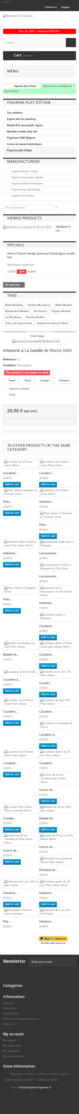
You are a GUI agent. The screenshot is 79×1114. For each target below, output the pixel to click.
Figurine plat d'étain (19, 150)
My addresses (11, 1051)
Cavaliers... (46, 473)
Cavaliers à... (48, 734)
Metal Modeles (14, 305)
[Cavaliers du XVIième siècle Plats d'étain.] (21, 702)
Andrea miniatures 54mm (52, 323)
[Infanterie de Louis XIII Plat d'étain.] (57, 912)
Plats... (7, 501)
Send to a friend (19, 388)
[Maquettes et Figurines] (39, 21)
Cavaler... (45, 683)
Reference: (9, 359)
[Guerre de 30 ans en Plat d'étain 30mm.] (57, 837)
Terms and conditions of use (21, 1018)
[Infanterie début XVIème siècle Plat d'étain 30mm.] (21, 544)
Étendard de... (48, 870)
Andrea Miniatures (39, 305)
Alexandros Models (17, 311)
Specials (15, 244)
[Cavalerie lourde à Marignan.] (57, 616)
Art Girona (40, 311)
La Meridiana (13, 317)
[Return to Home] (6, 86)
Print (12, 394)
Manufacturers (23, 161)
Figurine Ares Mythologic (26, 189)
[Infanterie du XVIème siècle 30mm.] (57, 492)
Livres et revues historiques (24, 144)
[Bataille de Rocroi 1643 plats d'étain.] (57, 809)
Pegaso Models (61, 311)
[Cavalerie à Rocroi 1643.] (21, 672)
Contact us (51, 7)
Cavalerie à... (11, 679)
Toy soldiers (14, 112)
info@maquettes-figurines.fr (35, 1087)
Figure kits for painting (21, 119)
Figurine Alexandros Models (27, 177)
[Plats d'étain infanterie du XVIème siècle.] (21, 492)
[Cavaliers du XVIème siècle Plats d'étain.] (57, 464)
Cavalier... (9, 818)
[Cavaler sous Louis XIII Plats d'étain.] (57, 673)
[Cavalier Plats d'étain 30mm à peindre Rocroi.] (21, 809)
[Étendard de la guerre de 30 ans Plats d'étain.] (57, 860)
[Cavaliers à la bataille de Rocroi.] (57, 725)
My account (13, 1033)
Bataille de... (11, 654)
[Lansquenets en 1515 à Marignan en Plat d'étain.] (57, 567)
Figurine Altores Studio (24, 171)
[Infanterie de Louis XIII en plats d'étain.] (21, 883)
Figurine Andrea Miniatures (27, 183)
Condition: (9, 365)
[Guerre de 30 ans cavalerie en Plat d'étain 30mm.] (21, 839)
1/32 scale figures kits (18, 323)
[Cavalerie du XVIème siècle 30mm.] (21, 464)
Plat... (7, 921)
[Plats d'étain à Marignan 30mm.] (21, 590)
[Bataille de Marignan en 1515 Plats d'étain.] (21, 645)
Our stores (9, 1008)
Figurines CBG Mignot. (21, 137)
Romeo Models (35, 317)
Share (27, 380)
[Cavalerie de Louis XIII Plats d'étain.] (57, 702)
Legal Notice (11, 1013)
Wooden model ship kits (22, 131)
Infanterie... (46, 501)
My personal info (13, 1056)
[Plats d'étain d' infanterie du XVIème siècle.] (57, 515)
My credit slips (12, 1045)
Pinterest (63, 380)
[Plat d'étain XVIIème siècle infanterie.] (21, 912)
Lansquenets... (49, 553)
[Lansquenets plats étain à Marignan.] (57, 544)
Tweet (11, 380)
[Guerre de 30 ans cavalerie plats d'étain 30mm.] (57, 778)
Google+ (44, 380)
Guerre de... (47, 789)
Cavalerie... (10, 473)
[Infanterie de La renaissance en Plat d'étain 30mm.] (57, 591)
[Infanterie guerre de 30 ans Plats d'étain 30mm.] (57, 883)
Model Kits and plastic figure (25, 125)
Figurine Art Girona (22, 195)
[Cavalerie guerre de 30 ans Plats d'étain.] (57, 754)
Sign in (7, 1)
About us (8, 1024)
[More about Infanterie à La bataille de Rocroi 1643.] (27, 227)
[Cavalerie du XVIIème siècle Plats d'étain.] (21, 754)
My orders (9, 1040)
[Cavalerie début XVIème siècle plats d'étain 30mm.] (57, 645)
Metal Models (63, 305)
